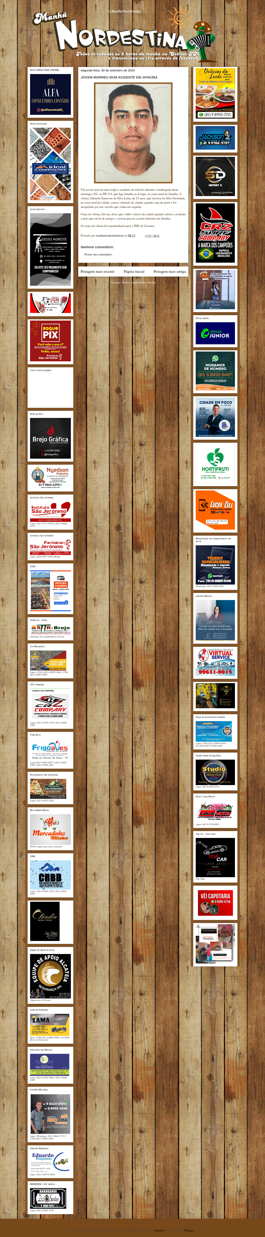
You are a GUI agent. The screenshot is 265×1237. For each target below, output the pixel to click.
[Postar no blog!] (149, 236)
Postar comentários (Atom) (139, 282)
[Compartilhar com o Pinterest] (158, 236)
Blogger (189, 1230)
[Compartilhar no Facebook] (155, 236)
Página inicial (134, 271)
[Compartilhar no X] (152, 236)
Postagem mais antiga (170, 271)
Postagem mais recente (98, 271)
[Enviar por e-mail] (146, 236)
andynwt (159, 1230)
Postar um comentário (98, 254)
